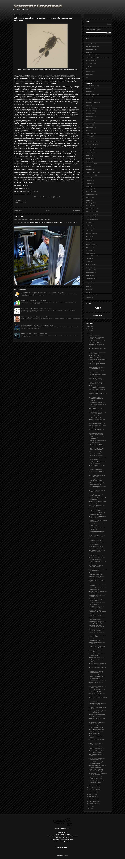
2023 (89, 333)
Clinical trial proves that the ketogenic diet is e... (96, 744)
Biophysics (88, 124)
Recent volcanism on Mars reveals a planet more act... (97, 547)
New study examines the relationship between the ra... (97, 379)
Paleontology (89, 228)
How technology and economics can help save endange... (97, 412)
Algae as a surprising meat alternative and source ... (96, 573)
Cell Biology (89, 136)
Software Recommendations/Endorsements (97, 57)
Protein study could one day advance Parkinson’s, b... (96, 730)
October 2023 (93, 787)
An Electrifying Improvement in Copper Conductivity (97, 483)
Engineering (89, 158)
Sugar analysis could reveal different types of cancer (96, 683)
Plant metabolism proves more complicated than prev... (97, 551)
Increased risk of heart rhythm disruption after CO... (97, 722)
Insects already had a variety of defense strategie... (97, 491)
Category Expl (89, 133)
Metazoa (88, 200)
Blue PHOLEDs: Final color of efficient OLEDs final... (96, 367)
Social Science (89, 270)
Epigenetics (89, 169)
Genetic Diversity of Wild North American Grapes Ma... (97, 513)
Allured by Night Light (94, 733)
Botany (87, 130)
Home (47, 211)
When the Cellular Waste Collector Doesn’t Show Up (98, 524)
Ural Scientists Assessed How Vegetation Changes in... (96, 382)
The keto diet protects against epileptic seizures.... (97, 599)
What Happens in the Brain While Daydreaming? (97, 686)
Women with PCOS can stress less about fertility (97, 719)
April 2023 (92, 796)
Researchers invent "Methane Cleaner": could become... (97, 536)
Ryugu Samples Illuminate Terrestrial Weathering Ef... (96, 770)
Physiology (88, 242)
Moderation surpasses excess (97, 423)
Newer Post (18, 211)
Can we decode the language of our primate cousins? (97, 532)
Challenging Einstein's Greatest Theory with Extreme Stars (37, 325)
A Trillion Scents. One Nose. (96, 455)
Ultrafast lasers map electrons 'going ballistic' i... (97, 603)
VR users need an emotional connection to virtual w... (96, 751)
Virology (88, 289)
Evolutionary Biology (91, 172)
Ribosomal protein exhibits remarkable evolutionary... (96, 671)
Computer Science (91, 144)
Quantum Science (90, 256)
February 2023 (93, 801)
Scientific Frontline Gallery (93, 55)
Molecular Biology (90, 208)
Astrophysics (89, 99)
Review (88, 261)
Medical (88, 197)
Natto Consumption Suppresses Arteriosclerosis (97, 487)
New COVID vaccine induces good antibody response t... (97, 401)
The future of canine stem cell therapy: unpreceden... (97, 420)
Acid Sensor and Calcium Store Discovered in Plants (97, 614)
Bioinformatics (89, 116)
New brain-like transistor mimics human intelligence (97, 441)
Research (88, 258)
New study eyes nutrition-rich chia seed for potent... (98, 635)
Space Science (90, 272)
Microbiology (89, 203)
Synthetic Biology (90, 278)
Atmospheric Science (91, 102)
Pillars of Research (91, 60)
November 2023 (93, 785)
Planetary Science (90, 244)
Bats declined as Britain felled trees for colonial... (96, 654)
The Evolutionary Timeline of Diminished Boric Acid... (96, 356)
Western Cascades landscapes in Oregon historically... (98, 360)
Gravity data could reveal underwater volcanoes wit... (97, 445)
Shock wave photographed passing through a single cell (97, 386)
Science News (89, 264)
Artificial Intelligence (91, 94)
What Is (88, 292)
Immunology (89, 189)
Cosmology (89, 150)
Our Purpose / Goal (91, 63)
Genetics (88, 177)
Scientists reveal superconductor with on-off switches (97, 517)
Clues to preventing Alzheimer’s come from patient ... (97, 704)
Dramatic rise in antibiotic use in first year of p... (97, 562)
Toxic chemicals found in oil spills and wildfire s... (97, 498)
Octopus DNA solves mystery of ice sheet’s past (97, 405)
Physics (88, 239)
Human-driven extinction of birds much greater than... (97, 352)
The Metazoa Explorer (92, 49)
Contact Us (57, 197)
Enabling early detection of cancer (98, 657)
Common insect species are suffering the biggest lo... (96, 430)
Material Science (90, 194)
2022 (89, 806)
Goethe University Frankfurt (30, 191)
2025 (89, 328)
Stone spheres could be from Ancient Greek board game (36, 308)
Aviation (88, 105)
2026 (89, 326)
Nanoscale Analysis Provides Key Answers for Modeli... (97, 375)
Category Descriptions (92, 43)
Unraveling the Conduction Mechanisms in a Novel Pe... (97, 747)
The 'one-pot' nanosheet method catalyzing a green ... (97, 715)
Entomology (89, 161)
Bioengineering (90, 113)
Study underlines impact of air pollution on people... (97, 558)
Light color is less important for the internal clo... (97, 390)
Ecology (88, 155)
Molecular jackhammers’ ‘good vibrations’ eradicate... (97, 506)
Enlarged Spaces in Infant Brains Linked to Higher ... (97, 502)
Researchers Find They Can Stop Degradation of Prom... (98, 509)
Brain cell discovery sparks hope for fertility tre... (97, 349)
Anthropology (89, 88)
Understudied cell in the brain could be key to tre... (96, 740)
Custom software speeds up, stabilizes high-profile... (96, 629)
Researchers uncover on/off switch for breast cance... (96, 448)
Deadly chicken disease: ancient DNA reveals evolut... (97, 618)
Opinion (88, 225)
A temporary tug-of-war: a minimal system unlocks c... (98, 521)
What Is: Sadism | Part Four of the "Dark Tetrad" (34, 333)
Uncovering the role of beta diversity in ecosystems (96, 479)
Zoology (88, 297)
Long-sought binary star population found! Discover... (97, 626)
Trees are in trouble (94, 701)
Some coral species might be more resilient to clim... (96, 539)
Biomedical (88, 122)
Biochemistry (89, 111)
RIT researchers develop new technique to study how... (97, 452)
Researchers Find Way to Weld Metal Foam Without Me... (97, 647)
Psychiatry (88, 247)
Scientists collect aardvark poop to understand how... (98, 569)
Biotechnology (89, 127)
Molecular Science (90, 211)
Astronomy (88, 97)
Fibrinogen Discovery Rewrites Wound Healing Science (32, 219)
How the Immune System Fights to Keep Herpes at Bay (97, 622)
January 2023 (93, 803)
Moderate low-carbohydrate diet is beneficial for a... (98, 458)
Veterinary (88, 283)
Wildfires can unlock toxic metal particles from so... (97, 694)
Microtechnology (90, 205)
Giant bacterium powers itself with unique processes (98, 543)
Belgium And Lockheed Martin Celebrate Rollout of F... (97, 777)
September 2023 (93, 789)
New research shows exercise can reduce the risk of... (98, 588)
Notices (88, 41)
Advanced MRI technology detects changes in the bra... (98, 774)
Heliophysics (89, 183)
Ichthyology (89, 186)
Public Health (89, 253)
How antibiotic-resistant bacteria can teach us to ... (97, 371)
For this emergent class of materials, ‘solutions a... (96, 566)
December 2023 (93, 335)
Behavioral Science (91, 108)
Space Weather (90, 52)
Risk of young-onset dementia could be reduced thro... (97, 364)
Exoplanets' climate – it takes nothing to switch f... (96, 577)
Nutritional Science (91, 219)
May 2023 (92, 794)
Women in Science (91, 295)
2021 (89, 809)
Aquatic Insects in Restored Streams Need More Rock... (97, 675)
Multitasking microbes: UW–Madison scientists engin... (96, 433)
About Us (88, 69)
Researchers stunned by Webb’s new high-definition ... (97, 781)
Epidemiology (89, 166)
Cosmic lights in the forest (95, 469)
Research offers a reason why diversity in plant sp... (97, 472)
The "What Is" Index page (92, 46)
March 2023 (92, 799)
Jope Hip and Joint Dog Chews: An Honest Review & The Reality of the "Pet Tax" (42, 292)
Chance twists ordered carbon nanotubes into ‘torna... (97, 758)
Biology (88, 119)
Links (87, 77)
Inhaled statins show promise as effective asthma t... (97, 462)
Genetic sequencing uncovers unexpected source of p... (97, 554)
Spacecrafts (89, 275)
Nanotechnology (90, 214)
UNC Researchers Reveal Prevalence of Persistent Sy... (97, 679)
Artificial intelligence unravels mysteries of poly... (96, 409)
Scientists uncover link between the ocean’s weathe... (97, 466)
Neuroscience (89, 216)
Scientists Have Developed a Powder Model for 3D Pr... (96, 726)
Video (87, 286)
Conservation (89, 147)
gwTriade (45, 75)
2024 (89, 330)
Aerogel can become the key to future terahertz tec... (97, 476)
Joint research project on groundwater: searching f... (96, 397)
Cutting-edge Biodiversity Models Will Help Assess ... (97, 711)
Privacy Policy (38, 197)
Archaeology (89, 91)
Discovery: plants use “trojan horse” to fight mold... (96, 494)
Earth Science (89, 152)
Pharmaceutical (90, 233)
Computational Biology (92, 141)
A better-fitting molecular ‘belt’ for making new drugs (35, 317)
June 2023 (92, 792)
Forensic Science (90, 175)
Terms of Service (48, 197)
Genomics (88, 180)
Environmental (22, 202)
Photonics (88, 236)
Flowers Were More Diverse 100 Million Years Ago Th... (97, 664)
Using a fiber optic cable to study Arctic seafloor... (97, 596)
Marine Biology (90, 191)
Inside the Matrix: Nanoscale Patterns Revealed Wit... (96, 416)
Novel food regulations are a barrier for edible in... (96, 337)
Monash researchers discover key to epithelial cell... (98, 394)
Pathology (88, 230)
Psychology (89, 250)
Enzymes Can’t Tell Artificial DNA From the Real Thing (97, 690)
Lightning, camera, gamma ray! (97, 632)
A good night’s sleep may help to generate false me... (97, 762)
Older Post (76, 211)
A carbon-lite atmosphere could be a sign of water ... (97, 341)
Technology (89, 281)
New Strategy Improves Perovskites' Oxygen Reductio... (98, 611)
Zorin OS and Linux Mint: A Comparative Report (34, 300)
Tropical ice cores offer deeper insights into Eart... (97, 643)
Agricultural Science (91, 85)
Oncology (88, 222)
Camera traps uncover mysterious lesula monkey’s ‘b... (98, 639)
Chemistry (88, 138)
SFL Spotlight (89, 267)
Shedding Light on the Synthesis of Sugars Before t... (97, 766)
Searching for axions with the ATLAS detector (96, 755)
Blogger (66, 855)
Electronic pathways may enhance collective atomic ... (98, 592)
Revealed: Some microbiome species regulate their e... (96, 607)
